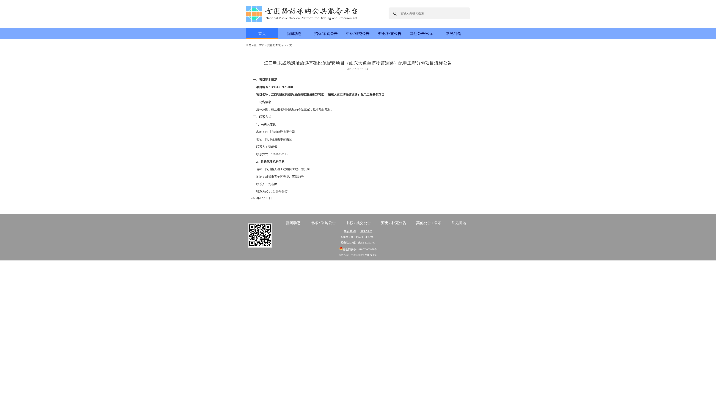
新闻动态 (294, 34)
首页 (262, 34)
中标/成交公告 (358, 34)
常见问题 (453, 34)
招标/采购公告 (326, 34)
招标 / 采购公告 (323, 223)
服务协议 (366, 231)
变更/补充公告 (389, 34)
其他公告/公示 (421, 34)
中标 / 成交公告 (358, 223)
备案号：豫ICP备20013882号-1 (358, 237)
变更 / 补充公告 (393, 223)
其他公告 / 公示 (429, 223)
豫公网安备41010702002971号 (360, 249)
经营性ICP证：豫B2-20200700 (358, 242)
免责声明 (350, 231)
